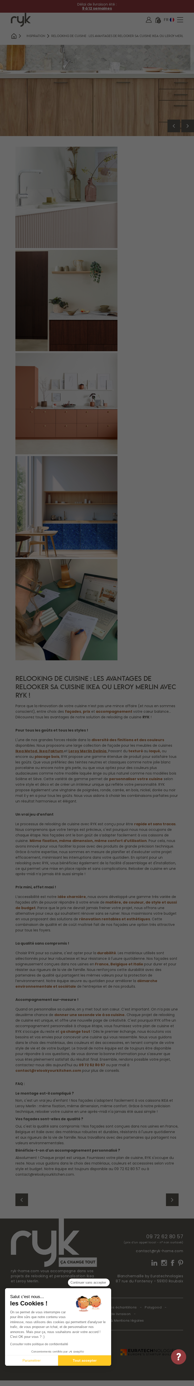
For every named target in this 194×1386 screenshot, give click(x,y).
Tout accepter (84, 1360)
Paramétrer (31, 1360)
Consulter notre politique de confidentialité (39, 1344)
